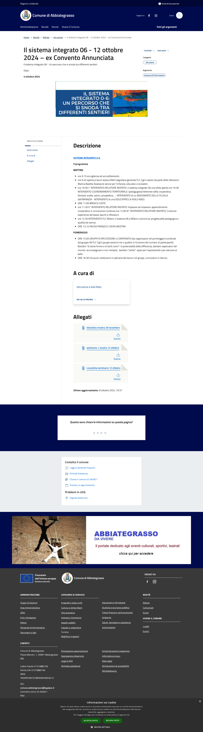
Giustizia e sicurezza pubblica (115, 607)
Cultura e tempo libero (71, 607)
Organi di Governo (28, 602)
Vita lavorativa (68, 612)
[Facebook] (148, 15)
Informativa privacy (111, 656)
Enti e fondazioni (28, 617)
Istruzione (58, 37)
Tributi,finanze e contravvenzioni (117, 612)
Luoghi (146, 626)
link (128, 715)
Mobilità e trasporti (70, 636)
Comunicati (148, 607)
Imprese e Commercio (71, 617)
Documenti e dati (28, 632)
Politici (23, 622)
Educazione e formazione (113, 602)
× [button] (200, 701)
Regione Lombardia (29, 3)
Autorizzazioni (108, 627)
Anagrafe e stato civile (71, 602)
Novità (36, 37)
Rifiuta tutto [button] (112, 720)
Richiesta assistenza (70, 666)
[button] (101, 727)
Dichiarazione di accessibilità (115, 666)
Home (26, 37)
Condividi (148, 50)
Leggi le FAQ (67, 661)
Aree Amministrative (30, 607)
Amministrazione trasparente (116, 651)
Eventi (146, 631)
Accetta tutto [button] (91, 720)
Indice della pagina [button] (35, 141)
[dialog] (101, 715)
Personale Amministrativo (32, 627)
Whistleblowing (109, 671)
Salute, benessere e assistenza (116, 622)
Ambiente (106, 617)
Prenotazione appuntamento (74, 651)
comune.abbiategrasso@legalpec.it (37, 687)
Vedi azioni (162, 50)
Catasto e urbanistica (71, 627)
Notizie (46, 37)
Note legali (107, 661)
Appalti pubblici (68, 622)
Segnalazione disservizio (72, 656)
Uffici (22, 612)
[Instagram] (155, 15)
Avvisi (146, 612)
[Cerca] (179, 15)
